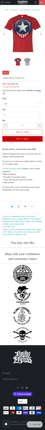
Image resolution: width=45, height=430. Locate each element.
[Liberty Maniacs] (22, 2)
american (20, 229)
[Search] (35, 2)
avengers (27, 229)
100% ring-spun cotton (12, 169)
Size (4, 109)
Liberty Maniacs (14, 422)
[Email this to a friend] (32, 206)
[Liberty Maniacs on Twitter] (27, 388)
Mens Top (10, 227)
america (13, 229)
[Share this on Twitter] (12, 206)
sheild (38, 232)
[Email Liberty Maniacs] (18, 388)
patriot (20, 232)
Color (4, 99)
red (33, 232)
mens (15, 232)
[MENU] (1, 2)
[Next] (41, 33)
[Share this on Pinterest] (25, 206)
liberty (10, 232)
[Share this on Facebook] (19, 206)
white (24, 234)
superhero (18, 234)
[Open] (6, 424)
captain (38, 229)
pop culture (28, 232)
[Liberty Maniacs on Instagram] (22, 388)
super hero (10, 234)
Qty (3, 120)
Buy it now (22, 139)
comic (4, 232)
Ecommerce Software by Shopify (22, 424)
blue (33, 229)
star (3, 234)
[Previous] (4, 33)
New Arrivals (19, 224)
